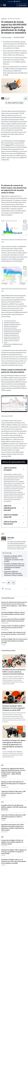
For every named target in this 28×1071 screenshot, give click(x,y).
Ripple (8, 145)
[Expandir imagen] (24, 221)
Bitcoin (23, 141)
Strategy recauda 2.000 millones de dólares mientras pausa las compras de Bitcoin (13, 783)
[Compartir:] (25, 98)
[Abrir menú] (1, 5)
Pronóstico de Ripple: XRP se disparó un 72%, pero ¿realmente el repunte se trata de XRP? (13, 708)
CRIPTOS (3, 18)
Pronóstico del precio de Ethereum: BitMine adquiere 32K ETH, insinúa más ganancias (14, 807)
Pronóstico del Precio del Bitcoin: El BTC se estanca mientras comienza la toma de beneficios (13, 672)
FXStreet (7, 99)
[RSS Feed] (13, 582)
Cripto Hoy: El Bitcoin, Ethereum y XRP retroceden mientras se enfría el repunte (13, 573)
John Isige (7, 97)
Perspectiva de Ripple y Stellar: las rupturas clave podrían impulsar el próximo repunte (12, 842)
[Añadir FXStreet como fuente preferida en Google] (14, 103)
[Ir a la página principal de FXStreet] (4, 5)
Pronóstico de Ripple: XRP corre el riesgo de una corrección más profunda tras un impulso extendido (14, 640)
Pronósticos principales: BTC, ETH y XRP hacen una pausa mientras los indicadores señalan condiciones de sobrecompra (12, 827)
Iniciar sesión (22, 5)
